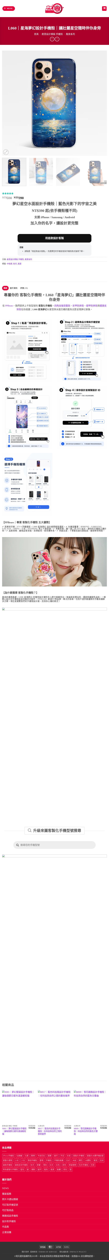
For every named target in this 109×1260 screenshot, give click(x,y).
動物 (33, 1156)
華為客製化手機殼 (10, 1170)
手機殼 (49, 1160)
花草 (93, 1165)
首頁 (36, 34)
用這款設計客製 (54, 238)
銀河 (39, 1170)
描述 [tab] (5, 288)
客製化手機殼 (78, 1156)
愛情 (41, 1160)
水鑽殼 (88, 1160)
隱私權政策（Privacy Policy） (73, 1252)
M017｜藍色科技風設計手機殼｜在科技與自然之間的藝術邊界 (50, 1131)
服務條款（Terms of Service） (44, 1252)
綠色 (64, 1165)
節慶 (39, 1165)
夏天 (56, 1156)
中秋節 (9, 264)
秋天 (15, 264)
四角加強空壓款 (62, 305)
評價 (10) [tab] (24, 288)
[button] (8, 8)
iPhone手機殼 (8, 1156)
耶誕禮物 (72, 1165)
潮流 (95, 1160)
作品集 (5, 1227)
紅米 (51, 1165)
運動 (33, 1170)
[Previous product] (57, 39)
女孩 (69, 1156)
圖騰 (49, 1156)
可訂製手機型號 (10, 1205)
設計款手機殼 (9, 1221)
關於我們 (25, 1252)
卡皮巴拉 (41, 1156)
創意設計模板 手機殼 (52, 34)
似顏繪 (19, 1156)
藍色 (22, 1170)
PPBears (9, 305)
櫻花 (81, 1160)
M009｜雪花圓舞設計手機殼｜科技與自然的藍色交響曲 (86, 1131)
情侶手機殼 (32, 1160)
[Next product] (52, 39)
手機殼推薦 (58, 1160)
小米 (17, 1160)
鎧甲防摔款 (92, 305)
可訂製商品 (7, 1210)
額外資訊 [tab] (13, 288)
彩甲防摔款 (78, 305)
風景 (19, 264)
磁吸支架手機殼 (21, 1165)
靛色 (46, 1170)
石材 (102, 1160)
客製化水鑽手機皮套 (95, 1156)
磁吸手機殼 (7, 1165)
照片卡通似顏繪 (10, 1199)
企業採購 (6, 1232)
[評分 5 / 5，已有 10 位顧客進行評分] (54, 193)
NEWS (5, 1188)
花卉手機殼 (83, 1165)
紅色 (58, 1165)
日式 (68, 1160)
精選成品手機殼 (10, 1216)
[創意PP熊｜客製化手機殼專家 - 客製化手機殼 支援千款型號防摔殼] (54, 8)
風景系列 (70, 34)
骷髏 (59, 1170)
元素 (27, 1156)
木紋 (74, 1160)
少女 (23, 1160)
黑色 (65, 1170)
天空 (62, 1156)
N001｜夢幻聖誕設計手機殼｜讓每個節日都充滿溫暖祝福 (14, 1131)
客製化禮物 (7, 1160)
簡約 (45, 1165)
